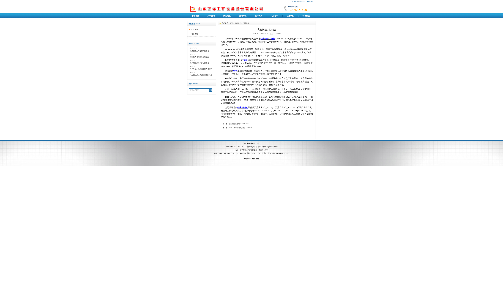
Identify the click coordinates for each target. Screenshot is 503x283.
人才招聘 (274, 16)
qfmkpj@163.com (282, 153)
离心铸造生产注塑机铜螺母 (199, 51)
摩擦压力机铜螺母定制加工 (199, 57)
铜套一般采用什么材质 (237, 128)
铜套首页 (195, 16)
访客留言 (306, 16)
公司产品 (243, 16)
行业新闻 (194, 34)
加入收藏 (302, 1)
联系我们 (290, 16)
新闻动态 (227, 16)
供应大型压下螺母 (235, 124)
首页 (231, 23)
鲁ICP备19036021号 (251, 143)
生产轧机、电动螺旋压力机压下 (201, 69)
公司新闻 (194, 29)
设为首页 (295, 1)
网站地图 (310, 1)
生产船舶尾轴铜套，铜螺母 (199, 63)
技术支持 (258, 16)
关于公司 (211, 16)
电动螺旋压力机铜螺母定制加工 (201, 75)
